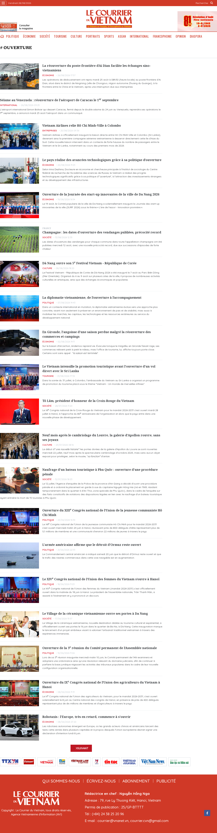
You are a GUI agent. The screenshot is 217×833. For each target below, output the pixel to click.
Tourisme (60, 36)
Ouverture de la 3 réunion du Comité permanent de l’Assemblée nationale (99, 648)
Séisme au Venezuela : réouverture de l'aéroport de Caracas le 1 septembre (59, 100)
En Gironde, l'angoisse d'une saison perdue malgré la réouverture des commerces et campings (96, 334)
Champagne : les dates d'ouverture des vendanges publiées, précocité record (101, 232)
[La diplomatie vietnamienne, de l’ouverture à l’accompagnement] (19, 308)
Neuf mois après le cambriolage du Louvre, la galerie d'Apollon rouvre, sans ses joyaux (101, 437)
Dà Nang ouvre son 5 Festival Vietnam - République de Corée (89, 263)
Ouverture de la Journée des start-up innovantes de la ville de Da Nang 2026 (100, 194)
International (139, 36)
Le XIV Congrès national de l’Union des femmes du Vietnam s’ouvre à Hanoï (101, 579)
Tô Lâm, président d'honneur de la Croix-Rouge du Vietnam (88, 401)
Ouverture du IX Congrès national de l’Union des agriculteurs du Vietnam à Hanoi (101, 684)
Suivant (82, 748)
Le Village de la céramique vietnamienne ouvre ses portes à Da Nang (95, 613)
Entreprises (49, 130)
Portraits (93, 36)
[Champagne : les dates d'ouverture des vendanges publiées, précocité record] (19, 239)
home (2, 36)
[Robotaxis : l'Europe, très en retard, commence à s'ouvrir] (19, 728)
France (46, 228)
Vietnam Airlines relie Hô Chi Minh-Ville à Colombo (81, 125)
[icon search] (211, 3)
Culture (76, 36)
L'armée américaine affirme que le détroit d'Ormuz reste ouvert (91, 545)
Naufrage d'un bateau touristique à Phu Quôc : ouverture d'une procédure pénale (100, 472)
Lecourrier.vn (109, 19)
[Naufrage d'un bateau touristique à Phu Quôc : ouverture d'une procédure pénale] (19, 480)
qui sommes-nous (61, 781)
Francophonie (162, 36)
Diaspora (196, 36)
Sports (109, 36)
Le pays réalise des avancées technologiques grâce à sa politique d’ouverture (101, 160)
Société (45, 36)
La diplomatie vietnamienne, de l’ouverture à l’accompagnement (91, 297)
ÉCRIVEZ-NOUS (101, 781)
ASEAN (122, 36)
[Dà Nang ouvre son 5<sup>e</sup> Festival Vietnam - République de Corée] (19, 274)
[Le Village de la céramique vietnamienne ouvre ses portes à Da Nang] (19, 624)
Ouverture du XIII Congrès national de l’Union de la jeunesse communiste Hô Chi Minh (102, 512)
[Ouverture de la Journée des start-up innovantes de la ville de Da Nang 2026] (19, 205)
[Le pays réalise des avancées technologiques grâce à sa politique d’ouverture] (19, 171)
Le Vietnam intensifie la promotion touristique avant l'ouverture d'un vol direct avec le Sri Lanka (98, 368)
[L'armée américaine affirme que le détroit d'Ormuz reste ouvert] (19, 555)
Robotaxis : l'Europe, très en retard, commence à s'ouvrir (86, 717)
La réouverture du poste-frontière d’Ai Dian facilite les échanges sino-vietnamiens (96, 68)
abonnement (136, 781)
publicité (166, 781)
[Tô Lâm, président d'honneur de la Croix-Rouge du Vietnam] (19, 412)
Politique (12, 36)
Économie (29, 36)
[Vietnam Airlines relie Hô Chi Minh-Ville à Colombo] (19, 136)
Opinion (181, 36)
